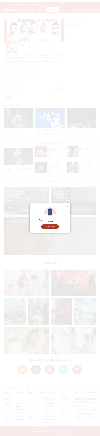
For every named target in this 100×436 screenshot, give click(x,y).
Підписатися (50, 226)
